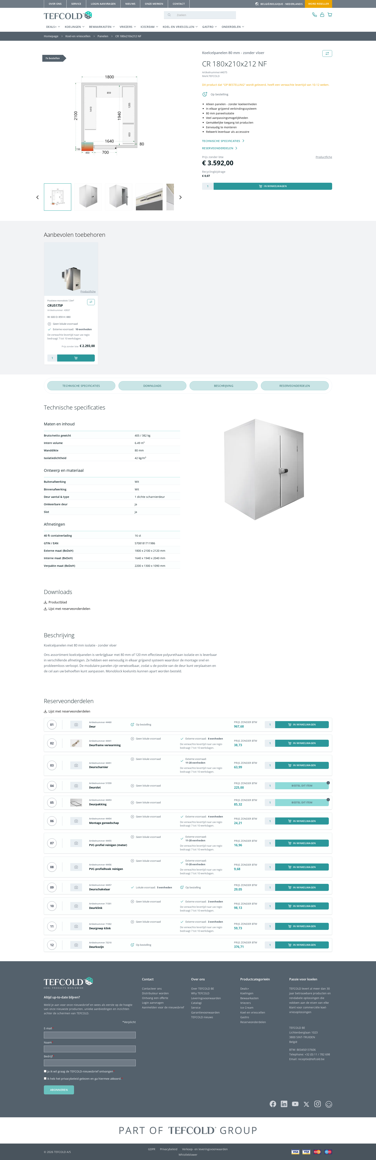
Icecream (148, 27)
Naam (48, 1042)
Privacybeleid (168, 1149)
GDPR (151, 1149)
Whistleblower (188, 1154)
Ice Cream (246, 1007)
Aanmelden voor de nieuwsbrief (163, 1007)
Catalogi (196, 1003)
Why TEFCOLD (200, 993)
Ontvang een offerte (155, 998)
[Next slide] (180, 197)
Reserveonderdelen (253, 1022)
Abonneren (59, 1090)
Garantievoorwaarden (205, 1012)
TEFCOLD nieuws (202, 1017)
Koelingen (73, 27)
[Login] (322, 15)
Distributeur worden (155, 993)
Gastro (207, 27)
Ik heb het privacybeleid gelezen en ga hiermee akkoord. (85, 1078)
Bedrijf (49, 1056)
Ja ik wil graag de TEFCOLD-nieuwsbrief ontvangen (81, 1071)
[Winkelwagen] (330, 15)
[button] (57, 197)
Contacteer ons (152, 988)
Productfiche (324, 157)
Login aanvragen (153, 1002)
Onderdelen (231, 27)
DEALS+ (51, 27)
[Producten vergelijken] (91, 302)
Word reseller (318, 3)
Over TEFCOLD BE (202, 988)
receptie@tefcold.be (311, 1059)
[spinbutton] (208, 186)
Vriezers (126, 27)
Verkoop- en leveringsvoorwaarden (205, 1149)
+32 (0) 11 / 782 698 (317, 1054)
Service (196, 1007)
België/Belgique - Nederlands (281, 4)
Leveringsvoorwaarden (206, 998)
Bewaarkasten (100, 27)
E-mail (49, 1028)
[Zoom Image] (109, 115)
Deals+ (244, 988)
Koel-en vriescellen (178, 27)
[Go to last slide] (37, 197)
